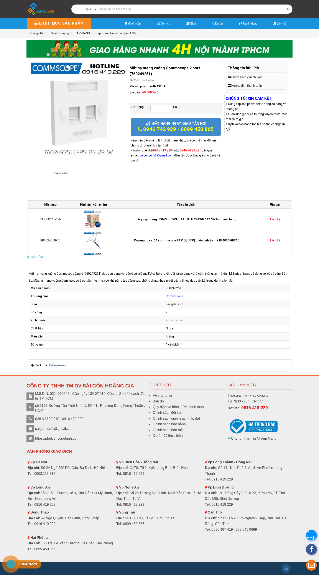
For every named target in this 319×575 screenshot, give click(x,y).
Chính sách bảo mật (168, 430)
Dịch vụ (165, 23)
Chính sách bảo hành (169, 424)
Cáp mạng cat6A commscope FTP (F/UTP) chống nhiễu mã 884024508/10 (186, 240)
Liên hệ (281, 23)
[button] (311, 565)
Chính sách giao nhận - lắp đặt (176, 418)
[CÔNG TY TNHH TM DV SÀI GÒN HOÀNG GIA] (41, 9)
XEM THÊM (35, 257)
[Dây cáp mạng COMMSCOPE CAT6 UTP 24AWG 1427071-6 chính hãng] (93, 219)
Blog (192, 23)
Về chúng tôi (162, 395)
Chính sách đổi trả (167, 412)
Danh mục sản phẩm (61, 23)
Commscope (174, 296)
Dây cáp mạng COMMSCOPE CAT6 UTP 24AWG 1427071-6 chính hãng (186, 219)
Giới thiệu (134, 23)
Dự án (218, 23)
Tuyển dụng (249, 23)
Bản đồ (158, 401)
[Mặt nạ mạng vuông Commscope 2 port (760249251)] (78, 110)
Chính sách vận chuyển (246, 77)
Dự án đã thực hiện (168, 435)
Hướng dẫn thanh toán (246, 85)
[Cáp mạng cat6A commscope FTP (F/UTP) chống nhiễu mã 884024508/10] (93, 240)
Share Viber (61, 173)
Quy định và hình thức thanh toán (178, 407)
